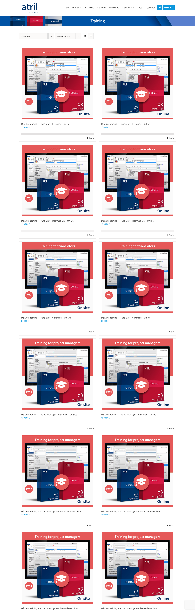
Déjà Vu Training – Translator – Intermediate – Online (127, 220)
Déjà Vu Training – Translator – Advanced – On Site (46, 317)
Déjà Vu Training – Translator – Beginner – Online (125, 124)
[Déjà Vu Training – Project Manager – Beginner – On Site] (57, 374)
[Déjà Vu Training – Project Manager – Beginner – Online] (137, 374)
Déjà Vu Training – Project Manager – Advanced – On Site (49, 608)
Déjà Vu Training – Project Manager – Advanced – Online (129, 608)
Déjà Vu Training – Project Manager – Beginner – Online (128, 414)
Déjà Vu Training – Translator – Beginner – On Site (46, 124)
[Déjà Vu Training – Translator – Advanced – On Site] (57, 277)
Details (91, 138)
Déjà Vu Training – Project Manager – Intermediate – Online (130, 511)
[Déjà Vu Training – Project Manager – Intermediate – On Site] (57, 471)
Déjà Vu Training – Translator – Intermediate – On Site (48, 220)
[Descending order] (51, 36)
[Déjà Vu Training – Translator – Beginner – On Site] (57, 83)
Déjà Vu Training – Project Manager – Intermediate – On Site (51, 511)
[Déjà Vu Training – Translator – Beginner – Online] (137, 83)
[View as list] (90, 36)
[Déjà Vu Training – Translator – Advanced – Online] (137, 277)
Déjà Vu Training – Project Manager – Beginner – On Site (49, 414)
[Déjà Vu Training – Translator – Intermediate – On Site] (57, 180)
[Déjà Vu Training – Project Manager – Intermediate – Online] (137, 471)
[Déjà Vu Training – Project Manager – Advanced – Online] (137, 568)
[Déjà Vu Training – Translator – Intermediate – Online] (137, 180)
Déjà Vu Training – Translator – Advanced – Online (125, 317)
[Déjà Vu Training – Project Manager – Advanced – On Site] (57, 568)
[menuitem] (167, 7)
